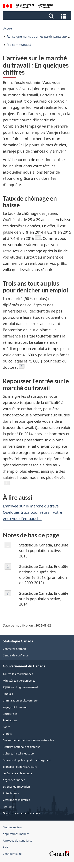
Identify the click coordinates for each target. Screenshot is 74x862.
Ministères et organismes (19, 680)
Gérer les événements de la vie (22, 813)
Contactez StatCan (14, 649)
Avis (5, 847)
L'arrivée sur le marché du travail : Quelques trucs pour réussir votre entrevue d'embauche (33, 512)
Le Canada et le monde (17, 773)
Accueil (8, 28)
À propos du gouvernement (20, 687)
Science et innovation (16, 786)
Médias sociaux (12, 827)
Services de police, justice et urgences (27, 760)
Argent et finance (14, 780)
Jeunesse (8, 806)
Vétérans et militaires (16, 800)
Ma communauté (19, 45)
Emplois (8, 694)
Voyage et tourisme (15, 707)
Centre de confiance (15, 655)
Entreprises (10, 713)
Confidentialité (12, 854)
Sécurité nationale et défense (21, 747)
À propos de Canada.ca (17, 840)
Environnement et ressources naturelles (28, 740)
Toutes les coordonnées (18, 674)
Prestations (10, 720)
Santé (6, 727)
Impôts (7, 733)
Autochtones (11, 793)
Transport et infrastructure (20, 766)
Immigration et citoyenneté (20, 700)
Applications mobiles (16, 834)
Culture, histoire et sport (18, 753)
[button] (37, 15)
